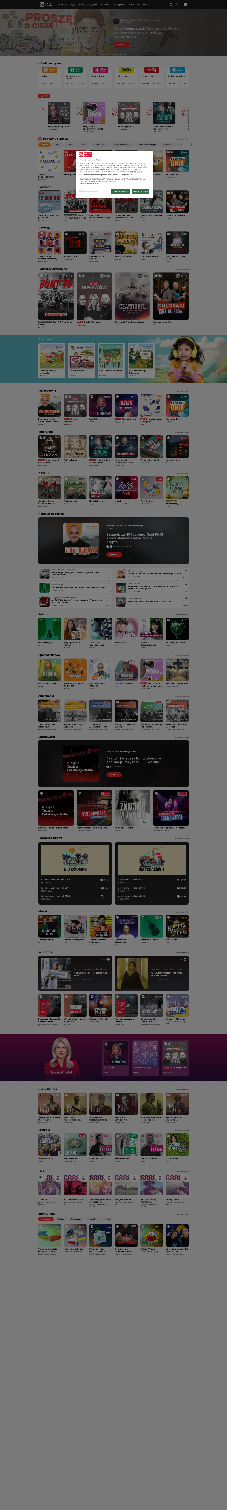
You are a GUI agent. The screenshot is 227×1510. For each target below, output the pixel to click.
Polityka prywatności (136, 171)
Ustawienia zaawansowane (88, 191)
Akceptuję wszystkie (140, 191)
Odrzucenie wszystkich (121, 191)
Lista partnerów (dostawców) (89, 183)
